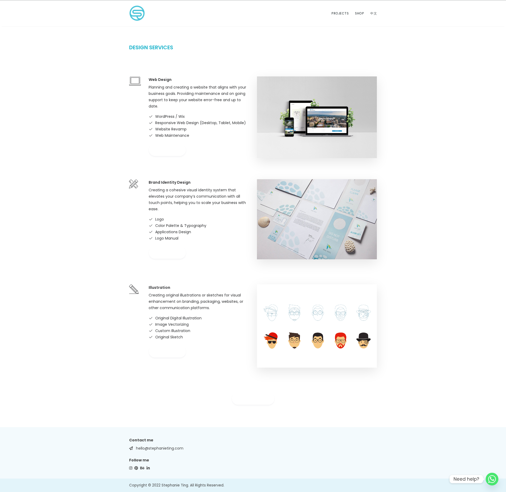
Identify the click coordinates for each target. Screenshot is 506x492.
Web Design (160, 79)
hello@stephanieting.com (159, 448)
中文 (373, 13)
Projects (340, 13)
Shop (359, 13)
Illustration (159, 287)
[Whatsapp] (492, 479)
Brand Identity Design (170, 182)
